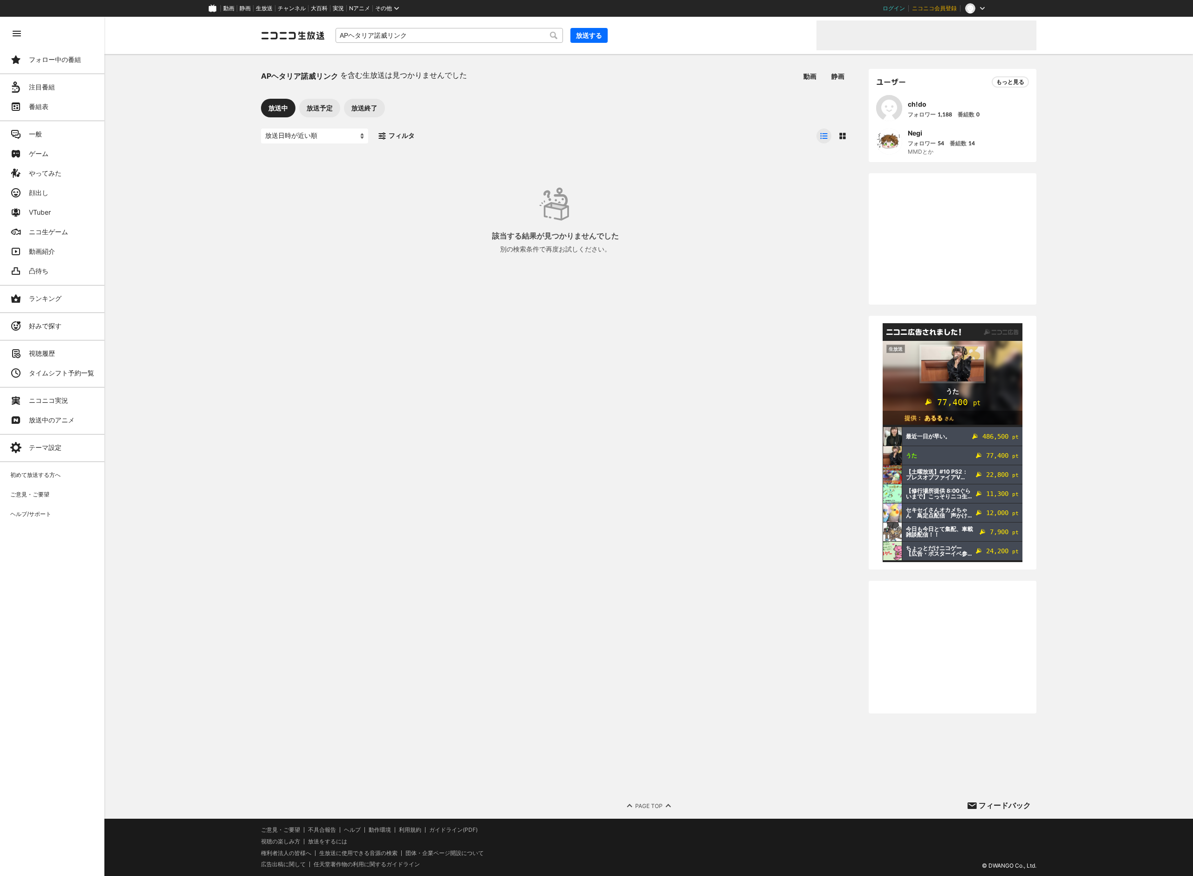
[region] (52, 446)
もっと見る (1010, 81)
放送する (589, 35)
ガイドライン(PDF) (453, 830)
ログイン (894, 8)
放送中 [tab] (278, 108)
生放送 (264, 8)
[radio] (823, 136)
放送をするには (327, 841)
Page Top (649, 805)
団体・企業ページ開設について (444, 853)
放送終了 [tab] (364, 108)
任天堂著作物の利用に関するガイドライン (367, 864)
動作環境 (380, 830)
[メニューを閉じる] (16, 33)
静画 (245, 8)
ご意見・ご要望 (280, 829)
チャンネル (292, 8)
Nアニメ (359, 8)
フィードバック (1005, 805)
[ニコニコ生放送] (292, 35)
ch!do (917, 104)
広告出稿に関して (283, 864)
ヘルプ (352, 830)
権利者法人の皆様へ (286, 852)
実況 (338, 8)
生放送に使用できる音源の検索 (358, 853)
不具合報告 (322, 830)
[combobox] (449, 35)
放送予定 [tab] (320, 108)
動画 (228, 8)
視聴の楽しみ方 (280, 841)
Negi (915, 133)
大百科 (319, 8)
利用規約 (410, 830)
